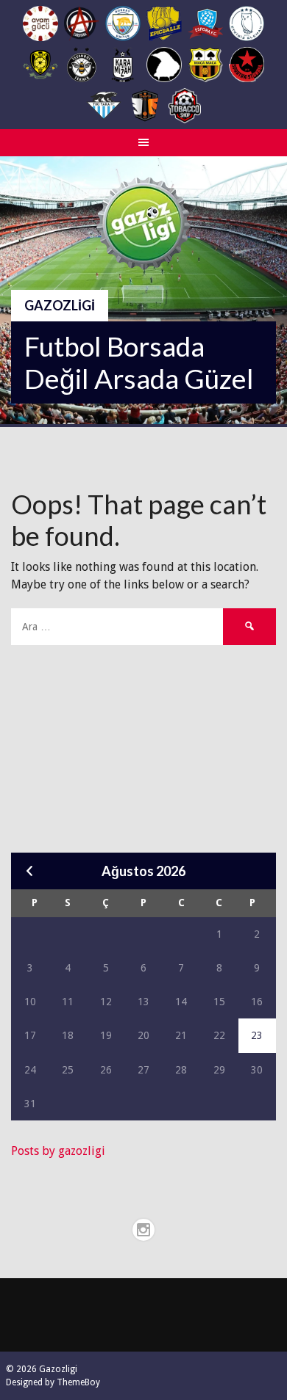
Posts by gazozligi (58, 1151)
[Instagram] (143, 1230)
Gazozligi (59, 305)
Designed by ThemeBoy (53, 1382)
